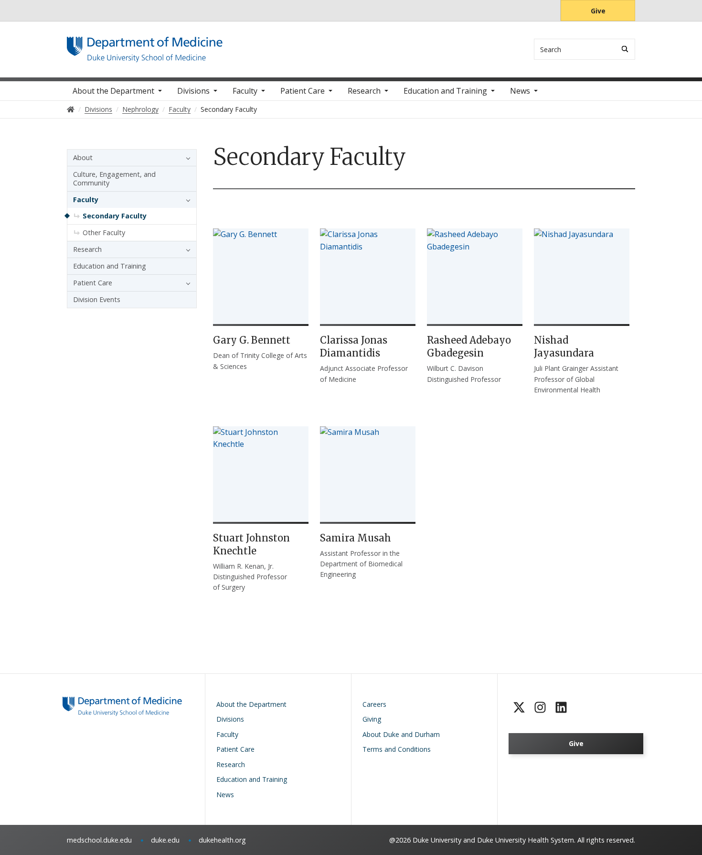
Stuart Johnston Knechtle (251, 544)
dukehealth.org (222, 839)
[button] (185, 158)
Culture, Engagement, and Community (114, 178)
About (83, 157)
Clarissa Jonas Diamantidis (353, 346)
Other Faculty (104, 232)
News (520, 91)
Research (364, 91)
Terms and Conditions (396, 749)
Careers (374, 704)
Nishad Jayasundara (564, 346)
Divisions (193, 91)
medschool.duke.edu (99, 839)
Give (598, 10)
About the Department (113, 91)
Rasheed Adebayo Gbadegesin (469, 346)
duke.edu (165, 839)
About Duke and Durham (401, 734)
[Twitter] (519, 707)
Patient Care (302, 91)
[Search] (625, 49)
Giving (371, 719)
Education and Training (445, 91)
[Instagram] (540, 707)
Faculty (245, 91)
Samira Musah (355, 538)
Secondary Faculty (115, 215)
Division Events (96, 299)
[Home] (145, 45)
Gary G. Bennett (251, 340)
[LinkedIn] (561, 707)
